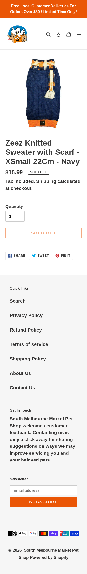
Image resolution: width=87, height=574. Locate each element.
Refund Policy (26, 330)
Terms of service (29, 344)
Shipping (46, 181)
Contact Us (22, 387)
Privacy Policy (26, 315)
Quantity (14, 206)
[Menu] (79, 34)
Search (18, 301)
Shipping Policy (28, 358)
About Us (20, 373)
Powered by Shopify (49, 557)
